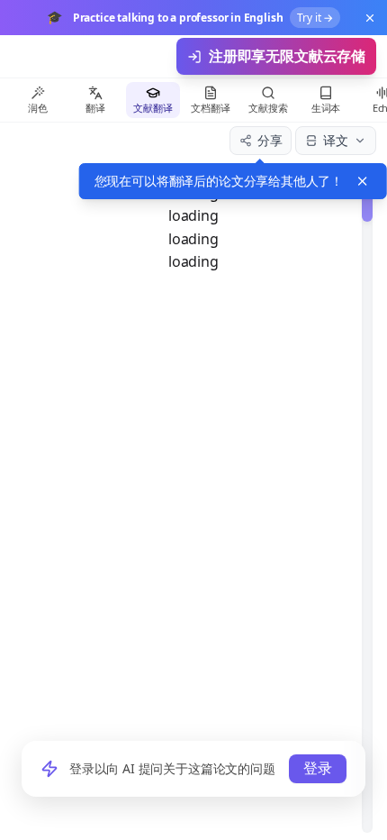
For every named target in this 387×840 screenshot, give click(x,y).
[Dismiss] (363, 181)
